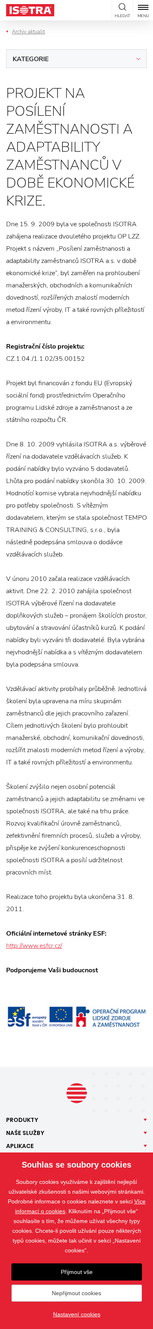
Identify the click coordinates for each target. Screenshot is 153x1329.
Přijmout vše (77, 1272)
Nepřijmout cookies (76, 1293)
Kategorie (31, 59)
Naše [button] (25, 1133)
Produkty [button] (22, 1120)
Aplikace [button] (20, 1146)
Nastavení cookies (76, 1314)
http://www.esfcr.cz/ (34, 945)
